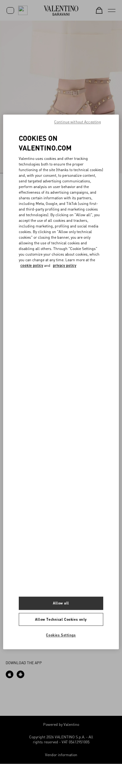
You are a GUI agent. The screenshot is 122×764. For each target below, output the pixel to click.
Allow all (61, 603)
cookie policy (31, 265)
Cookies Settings (61, 635)
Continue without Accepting (77, 122)
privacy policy (64, 265)
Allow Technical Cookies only (61, 619)
